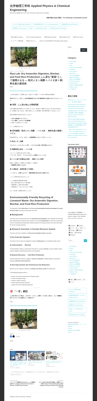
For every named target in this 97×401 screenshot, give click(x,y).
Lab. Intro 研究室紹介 (19, 71)
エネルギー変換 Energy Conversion (21, 24)
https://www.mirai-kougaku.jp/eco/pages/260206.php (23, 90)
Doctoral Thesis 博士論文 (75, 67)
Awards (71, 63)
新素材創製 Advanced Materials (69, 24)
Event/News (72, 69)
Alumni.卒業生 (72, 61)
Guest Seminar (73, 71)
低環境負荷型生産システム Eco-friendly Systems (46, 24)
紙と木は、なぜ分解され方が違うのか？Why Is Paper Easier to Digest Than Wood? (54, 362)
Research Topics (73, 83)
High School (72, 73)
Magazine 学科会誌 (74, 77)
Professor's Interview (74, 81)
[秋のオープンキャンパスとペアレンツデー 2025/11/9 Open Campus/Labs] (36, 355)
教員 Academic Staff (65, 37)
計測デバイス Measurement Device (38, 28)
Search (69, 47)
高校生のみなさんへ (31, 41)
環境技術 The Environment (19, 28)
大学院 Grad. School (78, 37)
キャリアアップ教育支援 (17, 41)
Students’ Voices (73, 87)
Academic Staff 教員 (74, 177)
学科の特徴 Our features (17, 37)
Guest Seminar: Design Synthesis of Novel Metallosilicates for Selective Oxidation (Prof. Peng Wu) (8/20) (77, 106)
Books (70, 65)
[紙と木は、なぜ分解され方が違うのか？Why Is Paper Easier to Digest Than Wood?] (54, 355)
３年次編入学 (72, 89)
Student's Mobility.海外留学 (76, 85)
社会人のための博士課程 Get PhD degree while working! (53, 41)
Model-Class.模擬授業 (74, 79)
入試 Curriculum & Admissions (33, 37)
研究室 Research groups (50, 37)
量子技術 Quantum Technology (58, 28)
